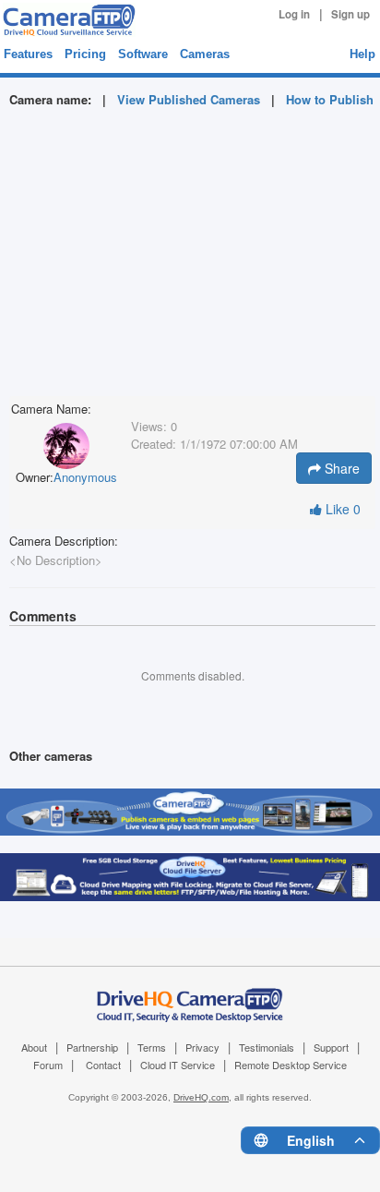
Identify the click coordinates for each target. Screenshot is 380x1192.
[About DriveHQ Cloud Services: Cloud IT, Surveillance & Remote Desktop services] (190, 994)
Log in (294, 14)
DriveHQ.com (201, 1097)
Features (28, 54)
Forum (48, 1064)
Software (143, 54)
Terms (151, 1047)
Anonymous (85, 477)
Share (340, 468)
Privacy (202, 1047)
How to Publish (330, 99)
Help (362, 54)
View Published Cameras (188, 99)
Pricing (85, 54)
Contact (103, 1064)
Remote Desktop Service (290, 1064)
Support (331, 1047)
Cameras (205, 54)
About (34, 1047)
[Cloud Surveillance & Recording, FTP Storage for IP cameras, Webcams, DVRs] (66, 20)
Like (341, 509)
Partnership (92, 1047)
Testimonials (266, 1047)
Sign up (350, 14)
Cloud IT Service (177, 1064)
